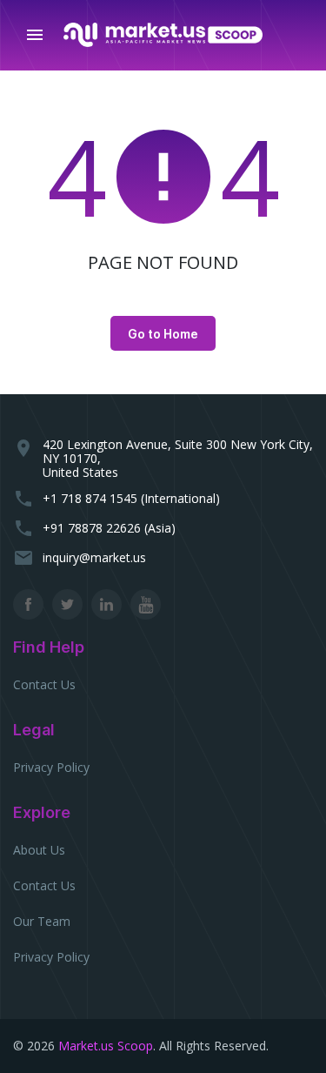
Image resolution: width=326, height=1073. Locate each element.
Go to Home (163, 333)
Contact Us (44, 684)
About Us (39, 850)
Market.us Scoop (105, 1045)
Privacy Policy (51, 767)
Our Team (41, 921)
